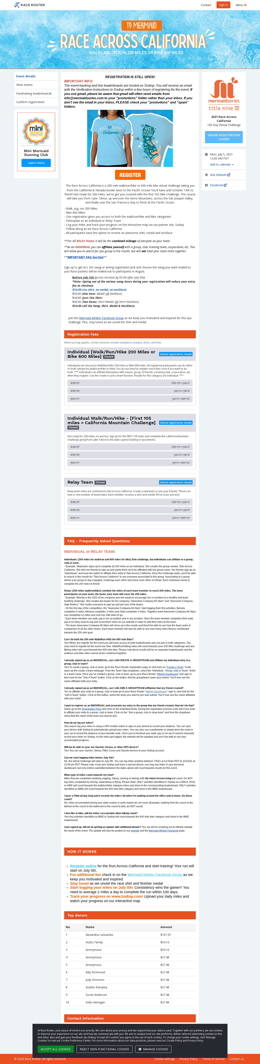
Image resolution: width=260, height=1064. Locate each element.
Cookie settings (164, 1059)
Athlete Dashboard (167, 674)
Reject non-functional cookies (104, 1049)
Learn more (36, 163)
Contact (206, 5)
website (135, 830)
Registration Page (92, 709)
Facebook (217, 185)
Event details (26, 76)
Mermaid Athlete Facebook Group (101, 318)
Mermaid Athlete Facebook (163, 830)
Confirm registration (30, 102)
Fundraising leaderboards (34, 93)
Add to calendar (221, 164)
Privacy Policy (188, 1059)
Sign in (223, 5)
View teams (24, 85)
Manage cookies (155, 1049)
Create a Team (175, 667)
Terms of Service (213, 1059)
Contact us (237, 1059)
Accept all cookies (55, 1049)
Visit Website (219, 175)
